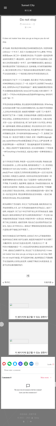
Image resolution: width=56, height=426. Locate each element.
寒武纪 (7, 282)
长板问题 (47, 282)
